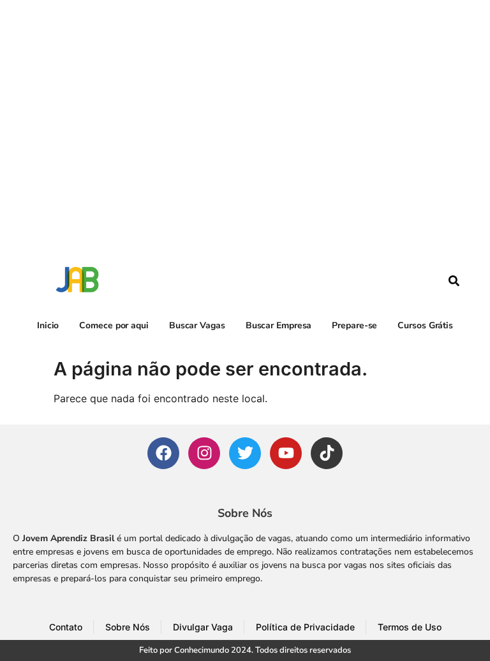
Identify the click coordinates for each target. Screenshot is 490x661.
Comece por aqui (114, 325)
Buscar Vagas (197, 325)
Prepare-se (354, 325)
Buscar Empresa (279, 325)
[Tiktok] (327, 453)
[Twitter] (245, 453)
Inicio (48, 325)
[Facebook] (163, 453)
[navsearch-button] (454, 282)
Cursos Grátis (425, 325)
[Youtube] (286, 453)
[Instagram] (204, 453)
